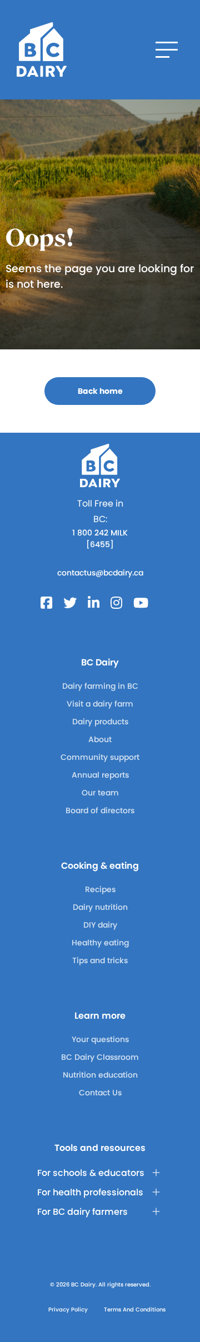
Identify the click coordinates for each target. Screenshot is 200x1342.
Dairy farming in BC (100, 686)
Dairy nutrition (100, 907)
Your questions (100, 1039)
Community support (100, 757)
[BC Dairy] (42, 49)
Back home (100, 391)
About (100, 739)
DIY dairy (100, 924)
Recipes (100, 889)
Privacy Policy (68, 1309)
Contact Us (100, 1092)
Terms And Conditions (135, 1309)
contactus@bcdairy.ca (100, 572)
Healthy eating (100, 942)
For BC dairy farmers (82, 1211)
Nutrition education (100, 1074)
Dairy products (100, 721)
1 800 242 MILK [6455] (100, 538)
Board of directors (100, 810)
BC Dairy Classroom (100, 1057)
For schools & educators (90, 1172)
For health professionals (90, 1192)
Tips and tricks (100, 960)
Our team (100, 792)
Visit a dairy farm (100, 703)
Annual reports (100, 774)
